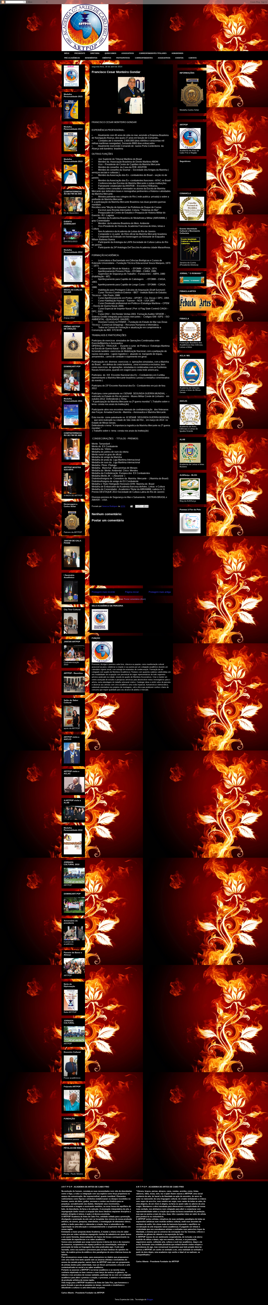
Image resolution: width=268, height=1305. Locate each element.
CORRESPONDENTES (144, 58)
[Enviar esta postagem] (131, 506)
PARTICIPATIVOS (123, 58)
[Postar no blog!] (139, 506)
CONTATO (193, 58)
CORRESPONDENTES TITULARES (153, 53)
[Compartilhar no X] (141, 506)
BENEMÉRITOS (91, 58)
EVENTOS (179, 58)
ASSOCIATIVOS (127, 53)
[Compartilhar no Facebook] (144, 506)
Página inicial (132, 592)
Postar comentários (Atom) (135, 599)
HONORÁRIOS (177, 53)
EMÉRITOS (106, 58)
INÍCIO (66, 53)
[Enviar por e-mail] (136, 506)
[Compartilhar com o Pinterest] (147, 506)
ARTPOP (73, 10)
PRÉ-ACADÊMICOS (72, 58)
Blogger (150, 1299)
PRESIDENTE (79, 53)
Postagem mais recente (103, 592)
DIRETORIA (95, 53)
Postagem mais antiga (160, 592)
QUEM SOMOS (110, 53)
